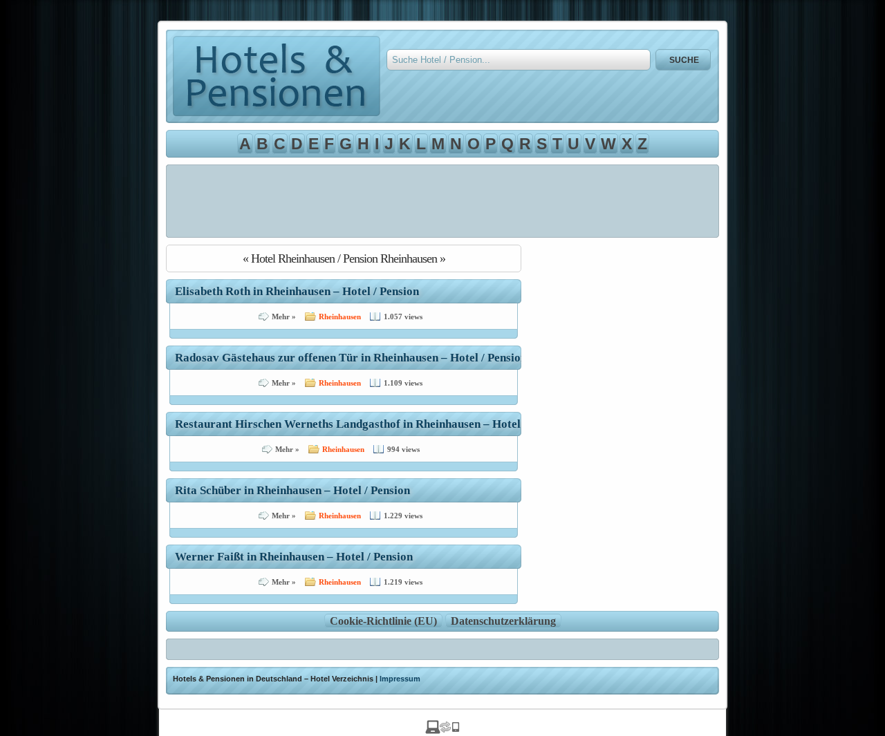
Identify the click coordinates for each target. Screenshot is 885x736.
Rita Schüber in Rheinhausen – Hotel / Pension (292, 490)
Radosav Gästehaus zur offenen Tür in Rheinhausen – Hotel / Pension (351, 357)
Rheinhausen (340, 316)
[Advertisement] (442, 201)
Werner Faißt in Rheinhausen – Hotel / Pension (294, 556)
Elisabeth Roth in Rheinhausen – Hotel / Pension (297, 291)
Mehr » (284, 316)
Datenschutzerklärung (503, 621)
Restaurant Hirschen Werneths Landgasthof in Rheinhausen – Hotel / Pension (372, 424)
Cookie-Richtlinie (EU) (383, 621)
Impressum (400, 678)
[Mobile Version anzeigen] (442, 730)
